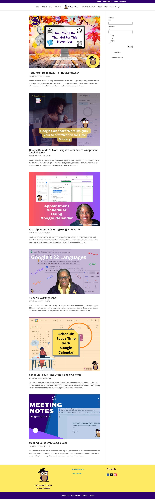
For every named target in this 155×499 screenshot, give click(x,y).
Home (37, 7)
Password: (111, 28)
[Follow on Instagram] (115, 474)
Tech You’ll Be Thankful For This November (54, 73)
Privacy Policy (77, 473)
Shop (100, 7)
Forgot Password (117, 57)
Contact (112, 7)
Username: (111, 19)
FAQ (105, 7)
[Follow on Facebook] (108, 474)
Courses (58, 7)
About (44, 7)
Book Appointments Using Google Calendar (55, 229)
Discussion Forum (89, 7)
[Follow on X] (111, 474)
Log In (130, 47)
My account (107, 2)
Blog (50, 7)
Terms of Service (77, 469)
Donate (98, 2)
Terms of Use (65, 495)
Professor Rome (36, 76)
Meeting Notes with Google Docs (48, 443)
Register (117, 52)
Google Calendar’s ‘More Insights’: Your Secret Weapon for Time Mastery (63, 151)
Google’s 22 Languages (42, 297)
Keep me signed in (113, 39)
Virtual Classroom (120, 2)
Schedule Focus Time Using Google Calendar (55, 374)
